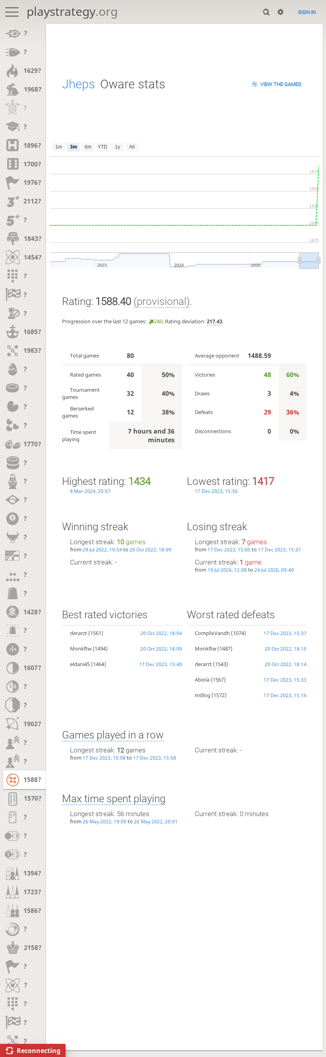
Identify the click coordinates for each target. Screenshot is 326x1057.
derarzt (78, 633)
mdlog (202, 695)
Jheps (78, 84)
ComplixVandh (212, 633)
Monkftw (80, 648)
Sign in (307, 12)
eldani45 (80, 664)
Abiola (202, 679)
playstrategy (72, 11)
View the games (280, 84)
